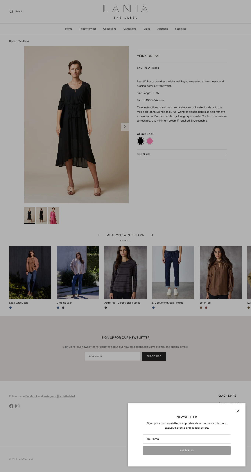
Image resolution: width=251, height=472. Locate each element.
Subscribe (186, 450)
